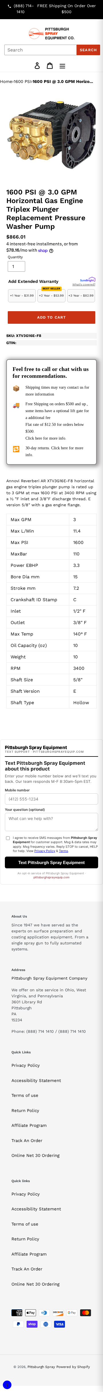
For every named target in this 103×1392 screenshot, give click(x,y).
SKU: (23, 335)
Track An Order (26, 1140)
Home (6, 81)
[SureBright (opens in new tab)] (87, 280)
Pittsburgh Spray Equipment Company (49, 978)
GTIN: (11, 343)
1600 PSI (22, 81)
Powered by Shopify (73, 1367)
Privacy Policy (25, 1065)
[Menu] (62, 65)
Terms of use (24, 1095)
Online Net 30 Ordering (35, 1155)
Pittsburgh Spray (41, 1367)
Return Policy (25, 1110)
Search (88, 50)
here (38, 438)
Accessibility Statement (36, 1080)
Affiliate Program (29, 1125)
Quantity (15, 257)
